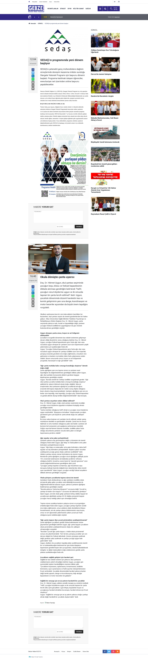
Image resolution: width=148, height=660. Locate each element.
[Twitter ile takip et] (109, 651)
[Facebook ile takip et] (105, 651)
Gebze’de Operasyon (56, 17)
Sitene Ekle (56, 1)
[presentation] (34, 17)
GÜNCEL (40, 23)
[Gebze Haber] (36, 8)
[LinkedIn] (33, 76)
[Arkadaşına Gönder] (33, 82)
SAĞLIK (88, 8)
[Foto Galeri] (119, 1)
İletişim (69, 651)
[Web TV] (115, 1)
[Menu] (100, 8)
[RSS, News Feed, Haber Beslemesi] (117, 651)
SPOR (69, 8)
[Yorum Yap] (33, 88)
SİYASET (63, 8)
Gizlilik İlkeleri (77, 651)
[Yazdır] (33, 85)
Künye (63, 651)
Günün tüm (114, 17)
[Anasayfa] (29, 1)
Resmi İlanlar (53, 8)
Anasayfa (33, 23)
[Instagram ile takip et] (113, 651)
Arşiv (50, 1)
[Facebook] (33, 69)
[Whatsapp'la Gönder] (33, 79)
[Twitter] (33, 72)
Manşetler (34, 1)
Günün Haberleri (43, 1)
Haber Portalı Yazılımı (37, 657)
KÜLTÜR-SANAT (78, 8)
